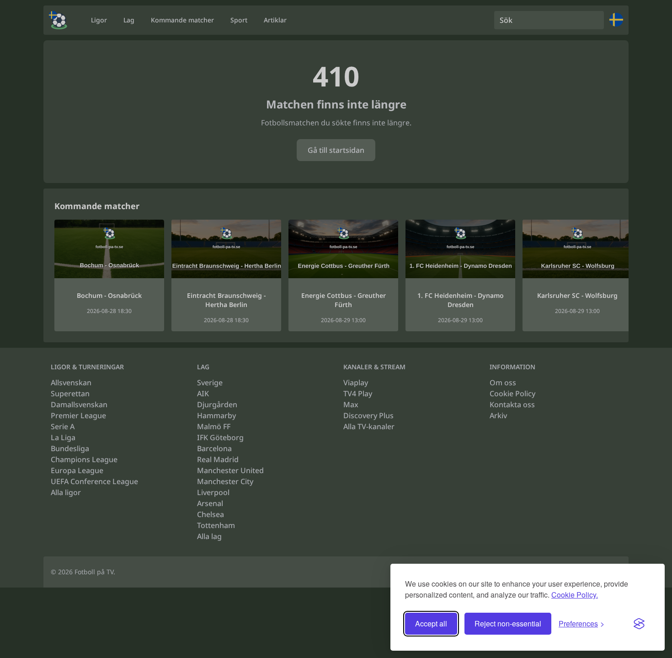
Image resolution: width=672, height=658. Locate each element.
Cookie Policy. (574, 594)
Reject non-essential (508, 623)
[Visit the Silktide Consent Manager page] (639, 624)
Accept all (431, 623)
